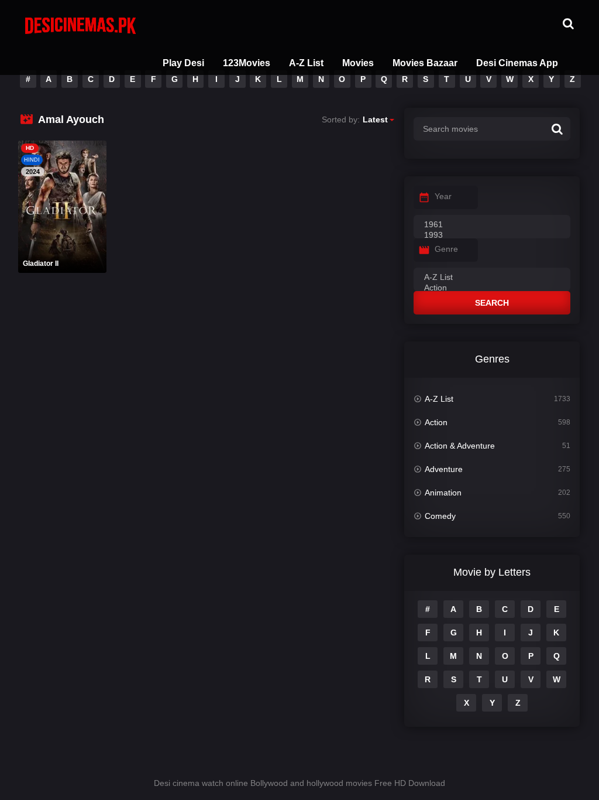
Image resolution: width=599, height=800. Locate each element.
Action (436, 422)
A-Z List (306, 63)
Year (443, 196)
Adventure (444, 469)
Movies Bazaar (425, 63)
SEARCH (492, 302)
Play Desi (183, 63)
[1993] (492, 235)
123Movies (246, 63)
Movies (358, 63)
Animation (443, 492)
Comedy (440, 516)
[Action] (492, 288)
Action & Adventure (460, 445)
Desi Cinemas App (517, 63)
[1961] (492, 225)
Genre (446, 249)
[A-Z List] (492, 277)
